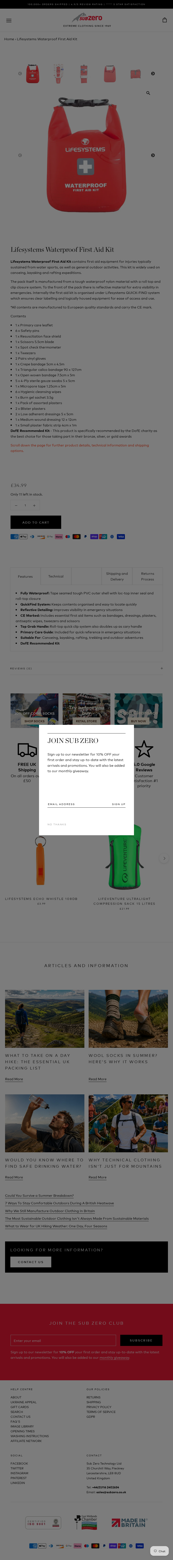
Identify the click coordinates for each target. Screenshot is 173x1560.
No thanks (56, 824)
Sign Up (119, 804)
